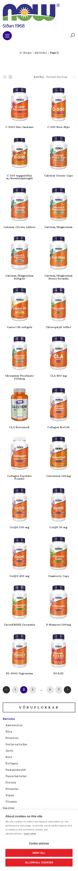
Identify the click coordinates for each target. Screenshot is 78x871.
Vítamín (11, 802)
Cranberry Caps (58, 576)
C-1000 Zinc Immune (19, 127)
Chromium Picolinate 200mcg (19, 377)
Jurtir (9, 751)
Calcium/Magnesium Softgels (19, 277)
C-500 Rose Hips (58, 127)
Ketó (8, 757)
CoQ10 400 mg (19, 576)
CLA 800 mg (58, 375)
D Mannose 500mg (58, 624)
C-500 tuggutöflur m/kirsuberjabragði (19, 177)
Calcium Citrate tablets (19, 227)
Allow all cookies (39, 862)
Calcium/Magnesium (58, 227)
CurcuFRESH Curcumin (19, 624)
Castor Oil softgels (19, 327)
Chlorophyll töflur (58, 327)
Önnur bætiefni (16, 776)
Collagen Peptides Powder (19, 477)
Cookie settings (39, 843)
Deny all (39, 853)
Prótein (10, 782)
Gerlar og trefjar (16, 744)
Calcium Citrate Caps (58, 175)
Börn (8, 732)
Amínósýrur (14, 725)
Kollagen (11, 763)
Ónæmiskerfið (15, 770)
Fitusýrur (12, 738)
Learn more (30, 833)
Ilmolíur (9, 808)
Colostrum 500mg (58, 476)
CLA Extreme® (19, 427)
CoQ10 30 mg (58, 527)
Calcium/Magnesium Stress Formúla (58, 277)
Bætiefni (41, 53)
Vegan (9, 795)
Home (27, 53)
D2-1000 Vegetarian (19, 673)
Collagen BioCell (58, 427)
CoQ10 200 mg (19, 527)
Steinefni (12, 789)
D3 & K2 (58, 673)
